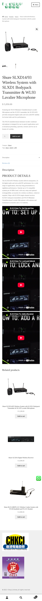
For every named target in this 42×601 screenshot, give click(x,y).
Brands (11, 16)
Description (5, 157)
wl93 (15, 148)
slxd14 (11, 148)
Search (21, 597)
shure (7, 148)
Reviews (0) (6, 163)
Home (6, 16)
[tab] (21, 157)
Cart (32, 596)
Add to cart (16, 136)
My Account (7, 597)
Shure (16, 16)
